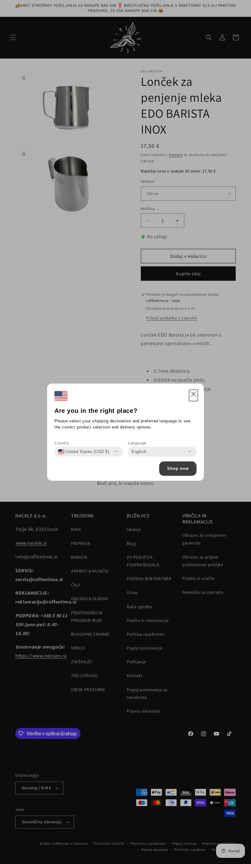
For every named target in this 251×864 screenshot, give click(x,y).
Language (137, 443)
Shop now (178, 468)
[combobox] (83, 451)
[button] (193, 395)
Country (61, 443)
